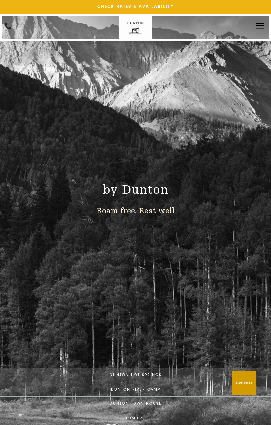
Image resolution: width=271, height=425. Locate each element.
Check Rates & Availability (135, 6)
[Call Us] (8, 25)
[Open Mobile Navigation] (260, 26)
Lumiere (135, 418)
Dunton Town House (136, 403)
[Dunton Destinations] (135, 38)
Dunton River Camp (135, 389)
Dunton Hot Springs (136, 374)
